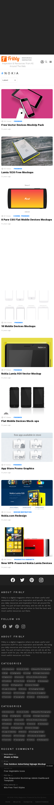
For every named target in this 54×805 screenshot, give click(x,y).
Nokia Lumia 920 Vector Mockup (21, 373)
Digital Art (8, 677)
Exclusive (19, 677)
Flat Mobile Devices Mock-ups (20, 421)
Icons (6, 685)
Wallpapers (43, 697)
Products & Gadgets (24, 559)
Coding (16, 216)
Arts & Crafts (23, 669)
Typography (19, 697)
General (32, 681)
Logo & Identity (10, 689)
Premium (7, 693)
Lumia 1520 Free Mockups (17, 172)
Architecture (9, 669)
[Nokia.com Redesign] (27, 494)
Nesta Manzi (9, 754)
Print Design (20, 693)
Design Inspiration (22, 512)
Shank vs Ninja (11, 757)
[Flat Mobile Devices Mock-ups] (27, 399)
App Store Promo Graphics (17, 468)
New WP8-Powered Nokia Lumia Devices (26, 563)
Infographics (17, 685)
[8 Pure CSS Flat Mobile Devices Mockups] (27, 198)
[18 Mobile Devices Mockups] (27, 305)
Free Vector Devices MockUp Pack (22, 124)
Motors (23, 689)
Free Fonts (20, 681)
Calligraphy (16, 673)
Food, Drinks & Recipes (37, 677)
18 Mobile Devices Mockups (18, 326)
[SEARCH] (46, 62)
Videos (31, 697)
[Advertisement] (27, 27)
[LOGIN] (42, 61)
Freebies (18, 121)
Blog (5, 673)
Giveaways (44, 681)
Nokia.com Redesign (14, 515)
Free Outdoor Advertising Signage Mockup (25, 764)
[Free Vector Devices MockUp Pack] (27, 103)
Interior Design (32, 685)
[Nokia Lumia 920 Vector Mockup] (27, 352)
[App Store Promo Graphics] (27, 447)
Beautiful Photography (41, 669)
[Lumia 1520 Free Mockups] (27, 151)
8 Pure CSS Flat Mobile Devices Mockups (26, 219)
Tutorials (7, 697)
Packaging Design (37, 689)
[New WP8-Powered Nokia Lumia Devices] (27, 542)
